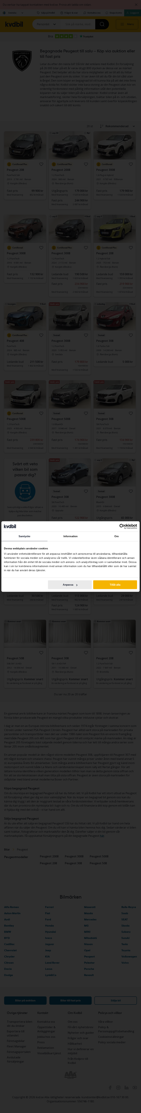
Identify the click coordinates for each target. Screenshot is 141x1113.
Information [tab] (70, 536)
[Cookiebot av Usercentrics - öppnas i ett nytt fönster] (122, 526)
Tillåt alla (115, 584)
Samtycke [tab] (24, 536)
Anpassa (68, 584)
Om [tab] (116, 536)
